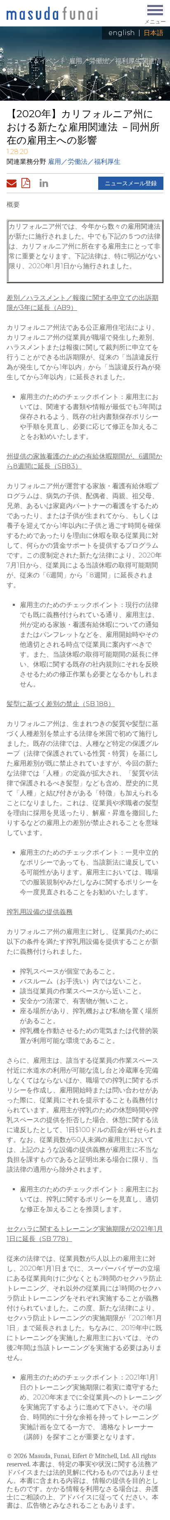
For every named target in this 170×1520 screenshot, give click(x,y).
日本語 (153, 33)
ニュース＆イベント (36, 61)
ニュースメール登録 (131, 183)
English (122, 33)
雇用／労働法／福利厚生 (84, 161)
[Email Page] (13, 183)
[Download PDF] (28, 183)
